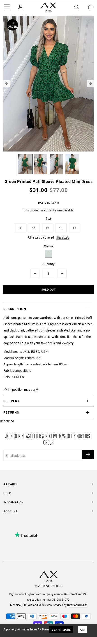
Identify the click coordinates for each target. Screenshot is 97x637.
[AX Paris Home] (48, 7)
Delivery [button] (11, 401)
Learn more (61, 629)
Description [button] (14, 309)
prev (6, 83)
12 (47, 228)
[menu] (7, 8)
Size (48, 218)
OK (82, 629)
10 (34, 228)
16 (74, 228)
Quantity (48, 264)
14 (61, 228)
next (90, 83)
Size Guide (62, 237)
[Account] (20, 7)
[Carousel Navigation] (48, 83)
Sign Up (88, 454)
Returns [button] (11, 412)
